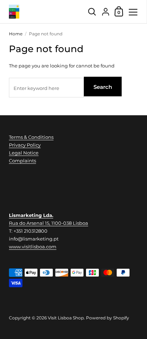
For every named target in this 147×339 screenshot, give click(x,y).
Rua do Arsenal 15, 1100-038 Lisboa (48, 223)
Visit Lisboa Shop (66, 317)
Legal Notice (24, 153)
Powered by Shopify (107, 317)
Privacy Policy (25, 145)
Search (102, 87)
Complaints (22, 160)
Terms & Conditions (31, 137)
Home (15, 33)
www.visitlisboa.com (32, 246)
